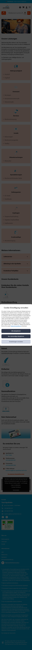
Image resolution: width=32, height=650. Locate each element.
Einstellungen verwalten (16, 341)
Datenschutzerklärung (16, 326)
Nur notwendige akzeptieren (16, 336)
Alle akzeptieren (16, 331)
